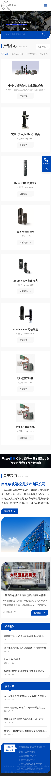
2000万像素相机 (25, 427)
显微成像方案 (18, 54)
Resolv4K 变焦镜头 (25, 183)
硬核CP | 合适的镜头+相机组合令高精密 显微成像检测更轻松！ (25, 731)
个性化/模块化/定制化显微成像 (25, 85)
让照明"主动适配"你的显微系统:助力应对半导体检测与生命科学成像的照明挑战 (25, 636)
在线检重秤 (24, 756)
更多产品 (42, 47)
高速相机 (43, 54)
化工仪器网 (20, 772)
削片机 (33, 756)
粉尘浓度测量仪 (37, 747)
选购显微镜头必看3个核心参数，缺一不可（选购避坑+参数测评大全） (25, 719)
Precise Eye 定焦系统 (25, 329)
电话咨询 (46, 163)
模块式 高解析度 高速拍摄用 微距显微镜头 (24, 671)
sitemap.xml (40, 772)
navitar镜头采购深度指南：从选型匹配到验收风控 (25, 696)
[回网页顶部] (46, 169)
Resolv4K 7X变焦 (12, 659)
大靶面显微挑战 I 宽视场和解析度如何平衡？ (25, 595)
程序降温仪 (24, 747)
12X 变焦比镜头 (26, 231)
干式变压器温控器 (27, 760)
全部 (7, 54)
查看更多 (24, 96)
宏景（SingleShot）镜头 (25, 134)
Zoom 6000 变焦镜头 (25, 280)
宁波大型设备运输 (27, 751)
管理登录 (30, 772)
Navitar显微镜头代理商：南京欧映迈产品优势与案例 (25, 707)
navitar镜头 (31, 54)
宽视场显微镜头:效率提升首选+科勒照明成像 (25, 648)
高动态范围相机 (25, 378)
